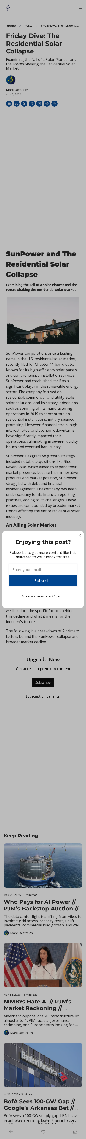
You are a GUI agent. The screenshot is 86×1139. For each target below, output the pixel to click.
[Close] (80, 535)
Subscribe (43, 580)
